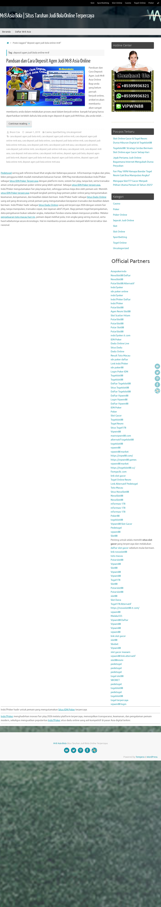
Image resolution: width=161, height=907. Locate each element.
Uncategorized (74, 132)
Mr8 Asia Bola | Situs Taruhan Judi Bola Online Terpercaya (47, 16)
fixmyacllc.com (119, 471)
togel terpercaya (119, 700)
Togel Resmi (117, 423)
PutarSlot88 (117, 307)
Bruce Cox (15, 132)
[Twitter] (157, 372)
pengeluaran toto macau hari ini (18, 217)
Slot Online (117, 3)
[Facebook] (157, 384)
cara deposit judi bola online (36, 140)
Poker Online (120, 214)
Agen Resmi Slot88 (120, 311)
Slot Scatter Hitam (120, 315)
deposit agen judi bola (75, 153)
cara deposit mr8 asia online (25, 153)
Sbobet (114, 644)
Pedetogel (116, 527)
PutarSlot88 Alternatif (122, 283)
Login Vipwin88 (119, 399)
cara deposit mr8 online (51, 153)
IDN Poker (116, 339)
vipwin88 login (118, 704)
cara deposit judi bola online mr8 (67, 140)
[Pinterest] (157, 378)
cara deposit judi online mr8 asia (51, 149)
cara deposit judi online (86, 145)
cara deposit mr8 (75, 149)
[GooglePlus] (157, 390)
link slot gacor (118, 475)
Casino (128, 3)
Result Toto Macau (120, 355)
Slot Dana (116, 600)
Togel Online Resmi (121, 479)
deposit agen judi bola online (66, 157)
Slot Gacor (116, 415)
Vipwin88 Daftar (119, 620)
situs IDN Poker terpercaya (86, 185)
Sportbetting (103, 3)
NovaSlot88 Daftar (121, 275)
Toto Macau (117, 487)
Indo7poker (117, 287)
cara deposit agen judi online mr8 (58, 136)
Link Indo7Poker (119, 363)
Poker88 (115, 515)
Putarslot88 (117, 559)
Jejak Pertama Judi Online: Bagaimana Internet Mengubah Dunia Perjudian (133, 161)
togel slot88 (117, 676)
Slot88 (114, 535)
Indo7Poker (117, 303)
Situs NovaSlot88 (120, 491)
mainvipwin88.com (121, 435)
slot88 (114, 596)
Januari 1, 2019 (32, 132)
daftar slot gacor (120, 548)
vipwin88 (115, 447)
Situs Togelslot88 (120, 387)
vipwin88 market (120, 451)
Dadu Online (117, 351)
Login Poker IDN (119, 371)
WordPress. (152, 757)
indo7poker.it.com (120, 335)
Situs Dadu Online (96, 197)
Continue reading (18, 123)
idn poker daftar (119, 359)
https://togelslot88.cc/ (123, 467)
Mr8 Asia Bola (59, 743)
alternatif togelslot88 (122, 439)
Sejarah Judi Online (123, 220)
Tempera (140, 757)
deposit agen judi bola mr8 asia (35, 157)
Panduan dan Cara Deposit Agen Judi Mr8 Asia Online (48, 61)
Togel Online (140, 3)
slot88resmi (117, 660)
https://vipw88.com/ (122, 455)
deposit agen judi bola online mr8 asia (41, 162)
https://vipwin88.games (123, 459)
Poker (151, 3)
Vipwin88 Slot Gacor (121, 523)
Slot (92, 3)
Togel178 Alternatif (121, 604)
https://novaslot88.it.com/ (125, 608)
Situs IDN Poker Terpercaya (24, 181)
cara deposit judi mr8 (37, 145)
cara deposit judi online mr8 (20, 149)
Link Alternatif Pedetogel (124, 483)
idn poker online (119, 291)
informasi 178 (118, 503)
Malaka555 (116, 616)
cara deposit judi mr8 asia (61, 145)
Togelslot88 (117, 375)
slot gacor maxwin (120, 652)
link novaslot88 (119, 551)
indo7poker (117, 295)
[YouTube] (157, 366)
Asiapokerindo (118, 271)
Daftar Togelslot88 (121, 383)
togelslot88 (117, 443)
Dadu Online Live (120, 343)
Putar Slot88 (117, 327)
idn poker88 (117, 367)
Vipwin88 (116, 431)
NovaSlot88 (117, 279)
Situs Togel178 (118, 427)
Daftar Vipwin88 (119, 395)
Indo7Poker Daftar (121, 299)
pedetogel (116, 664)
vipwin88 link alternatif (123, 656)
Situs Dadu (116, 347)
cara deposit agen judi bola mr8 (25, 136)
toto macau (117, 556)
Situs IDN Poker (66, 709)
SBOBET (115, 680)
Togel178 (115, 580)
